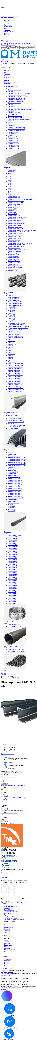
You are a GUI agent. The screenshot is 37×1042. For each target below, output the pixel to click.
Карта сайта (4, 902)
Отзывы (6, 34)
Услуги (6, 23)
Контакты (7, 83)
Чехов (13, 45)
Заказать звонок (5, 975)
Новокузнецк (17, 43)
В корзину (4, 783)
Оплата (6, 28)
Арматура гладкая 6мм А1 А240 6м (11, 773)
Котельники (4, 43)
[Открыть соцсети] (7, 996)
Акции (6, 22)
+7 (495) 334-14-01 (6, 63)
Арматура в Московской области (14, 919)
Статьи (6, 70)
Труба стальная (9, 916)
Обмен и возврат (9, 31)
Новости (7, 80)
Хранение (7, 932)
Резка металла (8, 927)
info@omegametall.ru (7, 17)
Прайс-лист (7, 25)
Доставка (7, 30)
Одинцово (24, 43)
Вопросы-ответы (9, 82)
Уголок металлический (11, 911)
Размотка (7, 929)
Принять (3, 989)
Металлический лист (10, 906)
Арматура (7, 908)
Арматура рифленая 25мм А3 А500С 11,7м (14, 810)
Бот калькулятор (9, 1039)
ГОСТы (6, 75)
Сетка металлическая (10, 918)
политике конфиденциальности (14, 883)
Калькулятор (8, 26)
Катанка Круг (8, 913)
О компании (8, 959)
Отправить (4, 877)
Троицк (9, 45)
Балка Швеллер (9, 910)
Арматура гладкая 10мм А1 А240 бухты (13, 785)
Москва (10, 43)
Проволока (7, 915)
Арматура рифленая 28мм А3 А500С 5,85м (14, 798)
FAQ (5, 33)
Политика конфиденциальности (18, 902)
